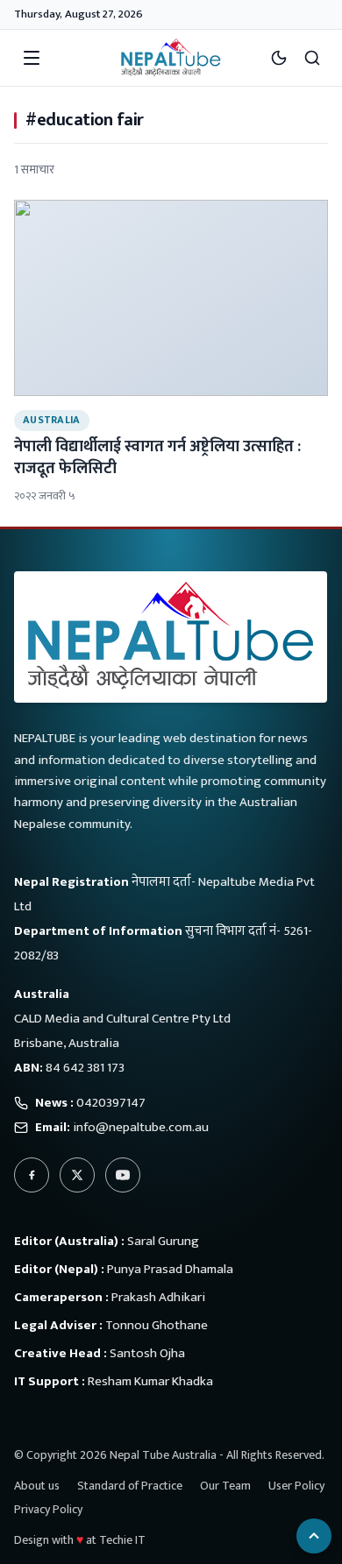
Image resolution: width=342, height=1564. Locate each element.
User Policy (296, 1486)
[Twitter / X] (77, 1174)
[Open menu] (31, 57)
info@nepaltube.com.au (141, 1127)
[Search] (312, 58)
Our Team (225, 1486)
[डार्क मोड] (279, 58)
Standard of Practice (129, 1486)
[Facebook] (31, 1174)
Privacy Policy (48, 1509)
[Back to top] (313, 1535)
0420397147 (111, 1103)
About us (37, 1486)
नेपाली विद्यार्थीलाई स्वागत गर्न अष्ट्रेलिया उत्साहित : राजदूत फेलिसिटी (157, 458)
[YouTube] (122, 1174)
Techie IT (122, 1540)
